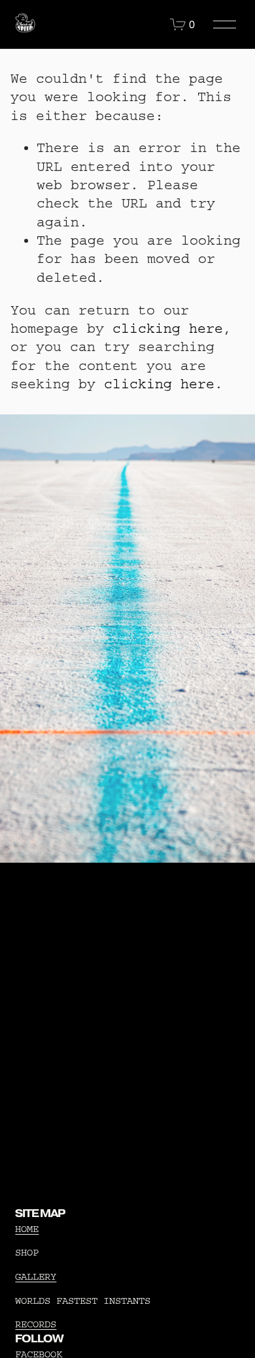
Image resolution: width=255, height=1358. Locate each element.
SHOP (27, 1252)
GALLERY (35, 1276)
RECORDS (35, 1324)
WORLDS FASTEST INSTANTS (82, 1300)
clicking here (167, 328)
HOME (27, 1229)
